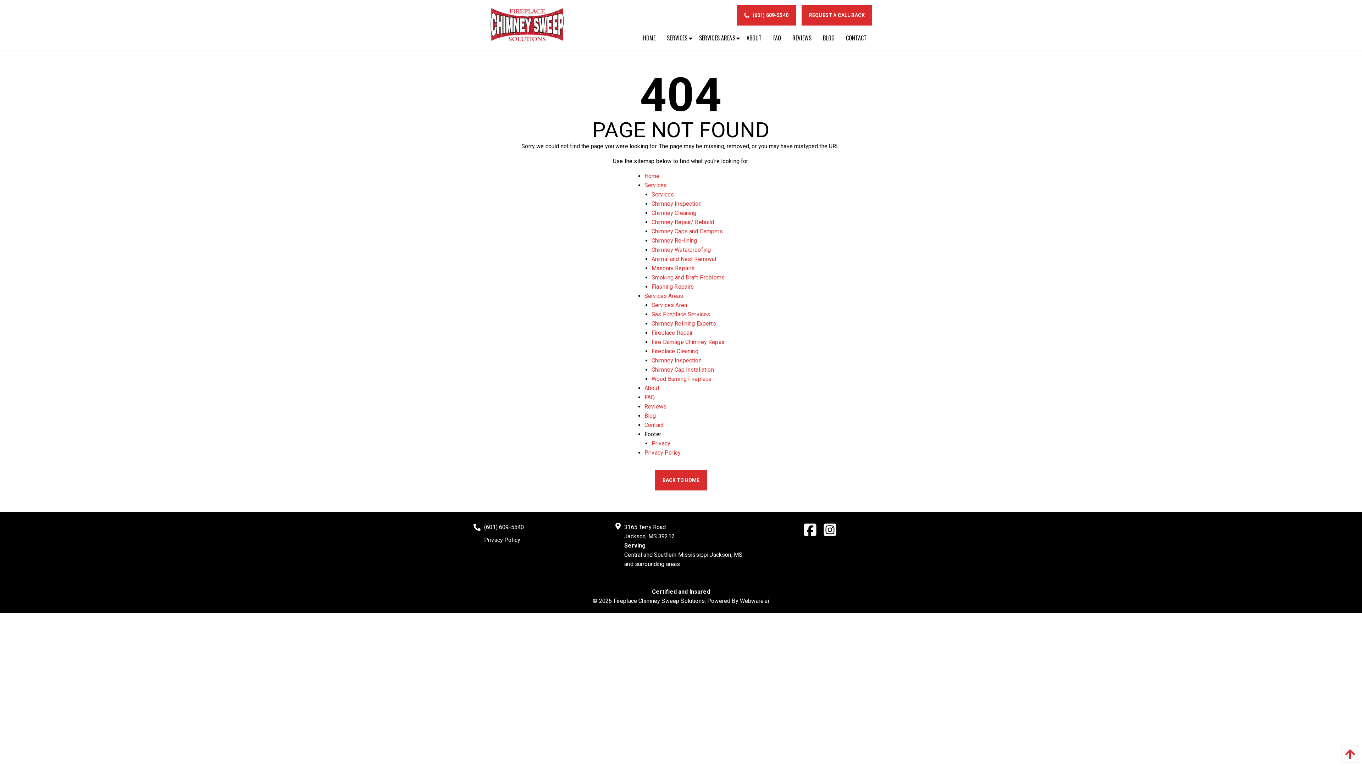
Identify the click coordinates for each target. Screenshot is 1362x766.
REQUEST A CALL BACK (837, 15)
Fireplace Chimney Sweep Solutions (659, 601)
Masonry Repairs (673, 268)
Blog (650, 415)
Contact (654, 425)
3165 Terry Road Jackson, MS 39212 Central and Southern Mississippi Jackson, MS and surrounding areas (683, 545)
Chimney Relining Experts (684, 323)
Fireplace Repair (672, 332)
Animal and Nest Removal (684, 259)
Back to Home (681, 480)
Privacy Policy (662, 452)
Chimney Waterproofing (681, 249)
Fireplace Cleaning (675, 351)
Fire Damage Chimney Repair (688, 342)
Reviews (655, 406)
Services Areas (663, 296)
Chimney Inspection (677, 203)
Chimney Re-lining (674, 240)
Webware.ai (754, 601)
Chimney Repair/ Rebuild (683, 222)
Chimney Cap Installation (683, 369)
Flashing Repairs (673, 286)
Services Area (669, 305)
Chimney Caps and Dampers (687, 231)
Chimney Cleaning (674, 213)
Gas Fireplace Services (681, 314)
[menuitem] (649, 38)
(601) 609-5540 (770, 15)
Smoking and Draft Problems (688, 277)
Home (652, 176)
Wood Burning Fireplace (682, 379)
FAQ (649, 397)
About (651, 388)
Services (655, 185)
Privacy (661, 443)
